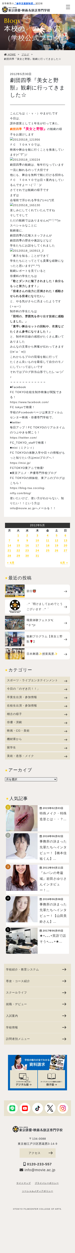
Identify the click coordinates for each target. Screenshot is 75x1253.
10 (37, 540)
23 (27, 550)
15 (18, 545)
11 (47, 540)
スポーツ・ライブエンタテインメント (32, 680)
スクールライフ (16, 992)
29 (18, 555)
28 (9, 555)
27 (65, 550)
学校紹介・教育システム (22, 969)
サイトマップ (23, 1183)
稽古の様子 (14, 714)
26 (56, 550)
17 (37, 545)
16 (27, 545)
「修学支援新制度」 (25, 3)
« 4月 (11, 562)
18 (48, 545)
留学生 (11, 747)
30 (27, 555)
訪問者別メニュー (18, 1038)
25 (48, 550)
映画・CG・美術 (18, 730)
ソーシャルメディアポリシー (37, 1191)
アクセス (35, 1153)
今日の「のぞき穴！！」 (23, 688)
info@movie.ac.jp (22, 508)
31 (37, 555)
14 (9, 545)
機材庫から (14, 739)
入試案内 (12, 1015)
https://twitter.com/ (23, 437)
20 (65, 545)
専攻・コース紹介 (18, 981)
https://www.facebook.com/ (29, 402)
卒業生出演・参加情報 (22, 697)
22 (18, 550)
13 (65, 540)
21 (9, 550)
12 (56, 540)
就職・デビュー (16, 1004)
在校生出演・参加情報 (22, 705)
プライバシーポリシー (47, 1183)
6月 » (64, 562)
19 (56, 545)
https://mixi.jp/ (20, 462)
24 (37, 550)
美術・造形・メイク (20, 755)
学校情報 (12, 1027)
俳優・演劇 (14, 722)
